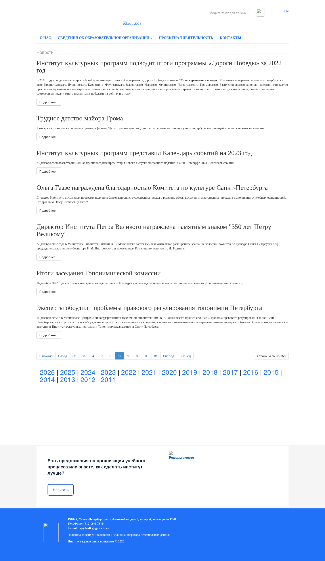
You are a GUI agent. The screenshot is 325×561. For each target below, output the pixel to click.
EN (286, 11)
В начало (46, 356)
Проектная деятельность (186, 38)
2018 (210, 372)
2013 (67, 379)
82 (74, 356)
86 (110, 356)
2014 (47, 379)
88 (128, 356)
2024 (88, 372)
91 (156, 356)
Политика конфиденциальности (89, 534)
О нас (45, 38)
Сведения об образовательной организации (104, 38)
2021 (149, 372)
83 (83, 356)
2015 (271, 372)
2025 (67, 372)
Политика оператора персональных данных (141, 534)
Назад (62, 356)
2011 (108, 379)
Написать (61, 490)
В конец (185, 356)
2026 (47, 372)
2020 (169, 372)
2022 (128, 372)
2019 (189, 372)
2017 (230, 372)
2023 (108, 372)
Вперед (168, 356)
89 (138, 356)
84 (92, 356)
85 (101, 356)
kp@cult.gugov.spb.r (93, 528)
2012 (88, 379)
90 (147, 356)
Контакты (230, 38)
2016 (250, 372)
